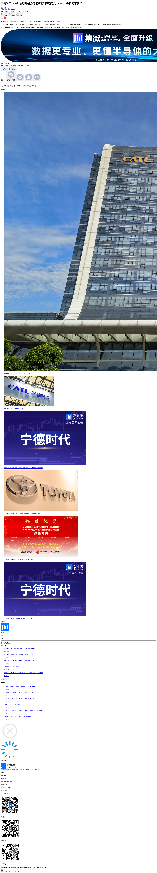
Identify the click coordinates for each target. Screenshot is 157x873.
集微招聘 (14, 770)
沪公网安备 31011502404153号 (12, 871)
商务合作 (36, 770)
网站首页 (3, 770)
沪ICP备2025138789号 (38, 867)
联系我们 (19, 770)
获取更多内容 (5, 679)
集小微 (7, 8)
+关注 (3, 621)
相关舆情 (3, 9)
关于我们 (30, 770)
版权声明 (8, 770)
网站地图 (25, 770)
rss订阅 (41, 770)
